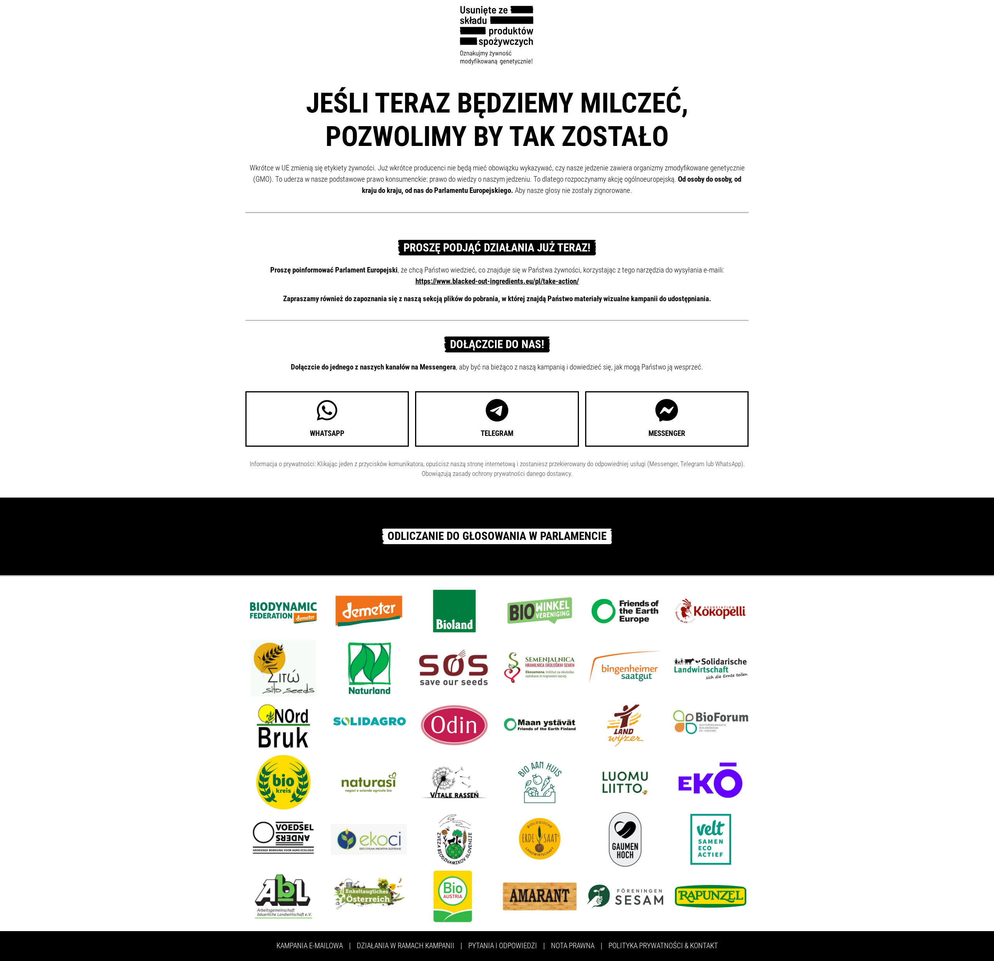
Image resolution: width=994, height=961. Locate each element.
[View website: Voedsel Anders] (283, 838)
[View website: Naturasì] (369, 781)
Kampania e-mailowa (309, 945)
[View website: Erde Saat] (540, 838)
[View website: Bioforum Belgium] (711, 724)
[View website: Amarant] (540, 895)
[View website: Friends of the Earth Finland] (540, 724)
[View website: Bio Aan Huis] (540, 781)
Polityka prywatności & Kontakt (663, 945)
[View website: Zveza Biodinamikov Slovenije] (454, 838)
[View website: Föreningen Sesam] (625, 895)
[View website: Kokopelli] (711, 610)
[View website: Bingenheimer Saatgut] (625, 667)
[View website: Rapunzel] (711, 895)
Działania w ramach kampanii (405, 945)
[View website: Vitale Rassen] (454, 781)
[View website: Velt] (711, 838)
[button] (327, 419)
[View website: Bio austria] (454, 895)
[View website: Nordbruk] (283, 724)
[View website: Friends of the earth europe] (625, 610)
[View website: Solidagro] (369, 724)
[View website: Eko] (711, 781)
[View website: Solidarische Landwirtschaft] (711, 667)
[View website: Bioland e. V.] (454, 610)
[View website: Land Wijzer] (625, 724)
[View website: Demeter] (369, 610)
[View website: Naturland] (369, 667)
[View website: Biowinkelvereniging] (540, 610)
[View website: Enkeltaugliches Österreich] (369, 895)
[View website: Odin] (454, 724)
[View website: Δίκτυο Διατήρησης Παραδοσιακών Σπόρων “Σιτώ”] (283, 667)
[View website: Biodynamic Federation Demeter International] (283, 610)
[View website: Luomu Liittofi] (625, 781)
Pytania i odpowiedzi (502, 945)
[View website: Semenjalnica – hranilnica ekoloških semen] (540, 667)
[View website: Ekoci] (369, 838)
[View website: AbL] (283, 895)
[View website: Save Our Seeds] (454, 667)
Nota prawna (572, 945)
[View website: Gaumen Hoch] (625, 838)
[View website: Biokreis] (283, 781)
